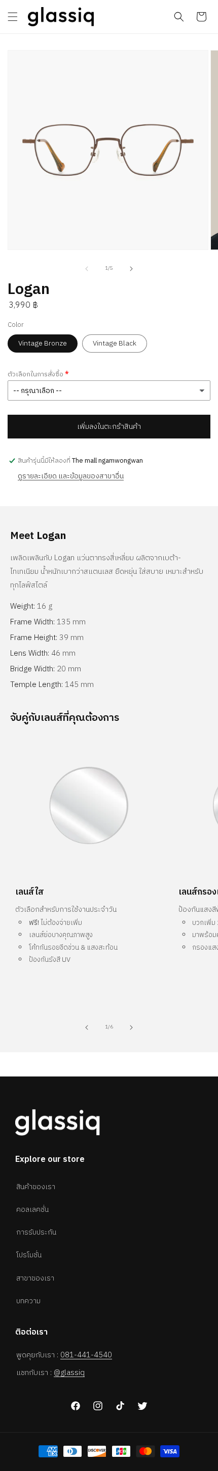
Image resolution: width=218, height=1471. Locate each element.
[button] (13, 17)
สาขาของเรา (35, 1278)
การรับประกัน (36, 1232)
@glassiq (69, 1372)
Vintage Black (114, 343)
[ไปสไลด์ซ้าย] (87, 269)
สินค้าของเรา (35, 1187)
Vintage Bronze (42, 343)
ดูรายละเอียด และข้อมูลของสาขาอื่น (71, 476)
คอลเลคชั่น (32, 1209)
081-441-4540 (86, 1355)
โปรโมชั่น (29, 1255)
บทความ (28, 1301)
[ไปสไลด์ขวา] (131, 269)
